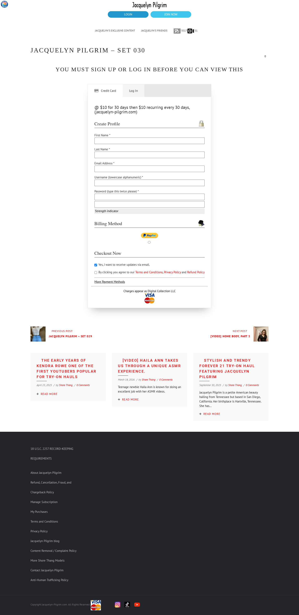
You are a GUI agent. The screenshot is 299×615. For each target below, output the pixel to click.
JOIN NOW (170, 14)
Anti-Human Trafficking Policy (49, 580)
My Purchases (39, 512)
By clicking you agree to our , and (151, 272)
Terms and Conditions (149, 272)
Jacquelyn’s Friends (154, 30)
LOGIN (128, 14)
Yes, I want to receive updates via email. (124, 265)
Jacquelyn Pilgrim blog (45, 541)
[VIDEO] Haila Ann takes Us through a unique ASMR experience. (149, 365)
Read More (49, 394)
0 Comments (83, 385)
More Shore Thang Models (47, 560)
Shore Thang (66, 385)
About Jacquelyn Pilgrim (46, 473)
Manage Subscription (44, 502)
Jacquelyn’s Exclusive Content (115, 30)
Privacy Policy (173, 272)
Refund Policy (196, 272)
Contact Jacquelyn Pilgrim (47, 570)
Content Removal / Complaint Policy (53, 551)
